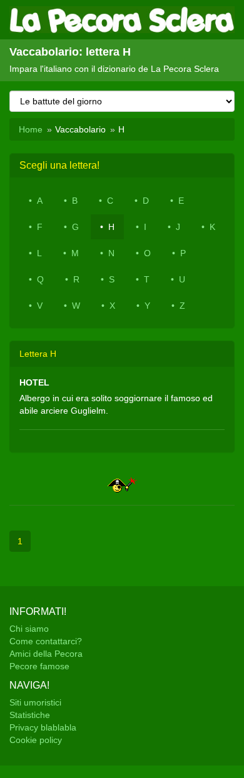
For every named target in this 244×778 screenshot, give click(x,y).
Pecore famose (39, 666)
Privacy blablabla (42, 727)
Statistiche (29, 715)
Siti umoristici (35, 702)
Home (31, 129)
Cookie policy (35, 740)
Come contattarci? (45, 641)
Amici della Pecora (46, 654)
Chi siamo (29, 629)
